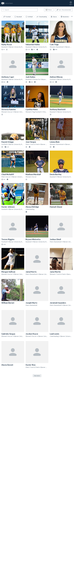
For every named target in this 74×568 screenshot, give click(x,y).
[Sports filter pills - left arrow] (70, 16)
